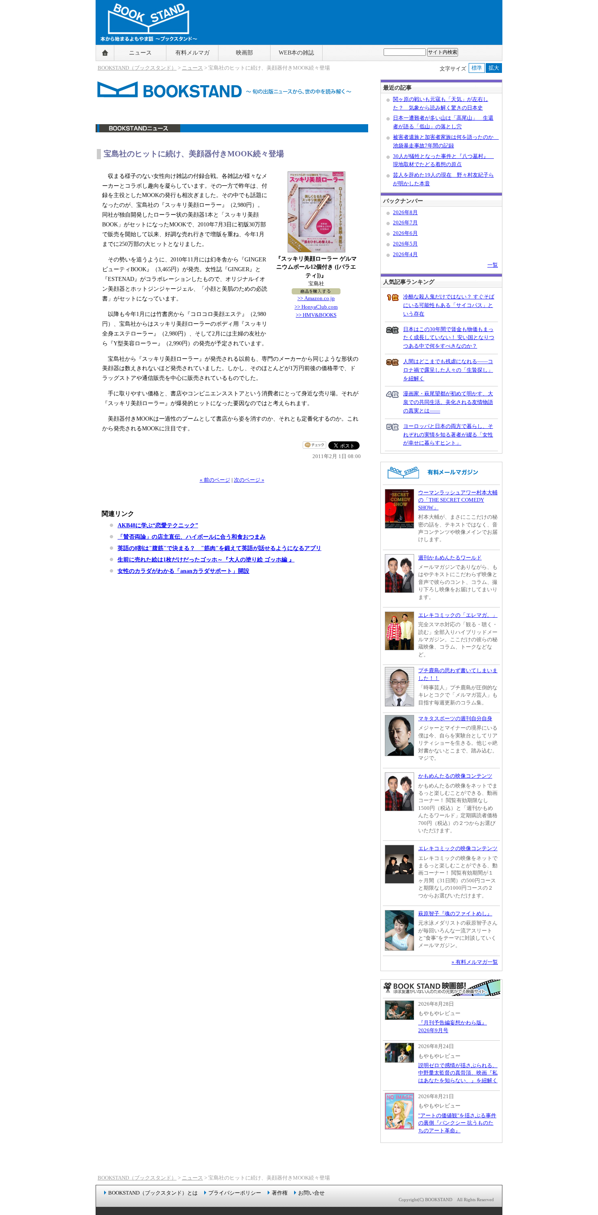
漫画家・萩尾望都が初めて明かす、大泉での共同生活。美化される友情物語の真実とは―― (448, 402)
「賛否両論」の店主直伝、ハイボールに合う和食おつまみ (192, 536)
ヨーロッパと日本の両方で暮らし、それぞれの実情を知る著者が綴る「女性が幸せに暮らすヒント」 (448, 434)
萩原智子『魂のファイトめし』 (455, 913)
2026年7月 (405, 222)
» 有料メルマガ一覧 (475, 962)
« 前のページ (215, 480)
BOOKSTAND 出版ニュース (232, 132)
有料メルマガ (192, 53)
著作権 (280, 1193)
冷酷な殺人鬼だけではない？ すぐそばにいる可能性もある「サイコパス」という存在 (448, 305)
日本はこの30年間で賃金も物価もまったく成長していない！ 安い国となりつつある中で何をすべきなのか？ (448, 337)
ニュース (140, 53)
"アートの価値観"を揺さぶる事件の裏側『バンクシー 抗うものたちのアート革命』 (457, 1123)
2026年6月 (405, 233)
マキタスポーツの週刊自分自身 (455, 718)
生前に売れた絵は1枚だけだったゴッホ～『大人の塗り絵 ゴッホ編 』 (206, 559)
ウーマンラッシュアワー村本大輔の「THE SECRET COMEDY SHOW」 (458, 500)
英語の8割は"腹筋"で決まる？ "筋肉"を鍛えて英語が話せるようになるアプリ (219, 548)
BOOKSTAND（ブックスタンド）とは (153, 1193)
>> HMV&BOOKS (316, 315)
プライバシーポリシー (234, 1193)
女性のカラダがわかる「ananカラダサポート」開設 (183, 571)
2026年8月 (405, 212)
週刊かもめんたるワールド (450, 558)
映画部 (244, 53)
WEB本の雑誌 (296, 53)
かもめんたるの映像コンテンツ (455, 776)
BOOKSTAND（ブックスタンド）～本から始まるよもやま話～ (145, 53)
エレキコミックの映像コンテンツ (458, 848)
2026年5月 (405, 244)
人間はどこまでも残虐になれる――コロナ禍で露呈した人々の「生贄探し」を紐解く (448, 370)
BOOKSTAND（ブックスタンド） (137, 68)
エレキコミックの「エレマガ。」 (458, 615)
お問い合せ (311, 1193)
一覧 (492, 265)
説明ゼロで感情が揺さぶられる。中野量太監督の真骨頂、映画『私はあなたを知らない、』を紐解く (458, 1072)
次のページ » (249, 480)
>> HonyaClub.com (316, 307)
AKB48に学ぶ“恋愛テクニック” (158, 525)
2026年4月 (405, 254)
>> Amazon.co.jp (316, 298)
